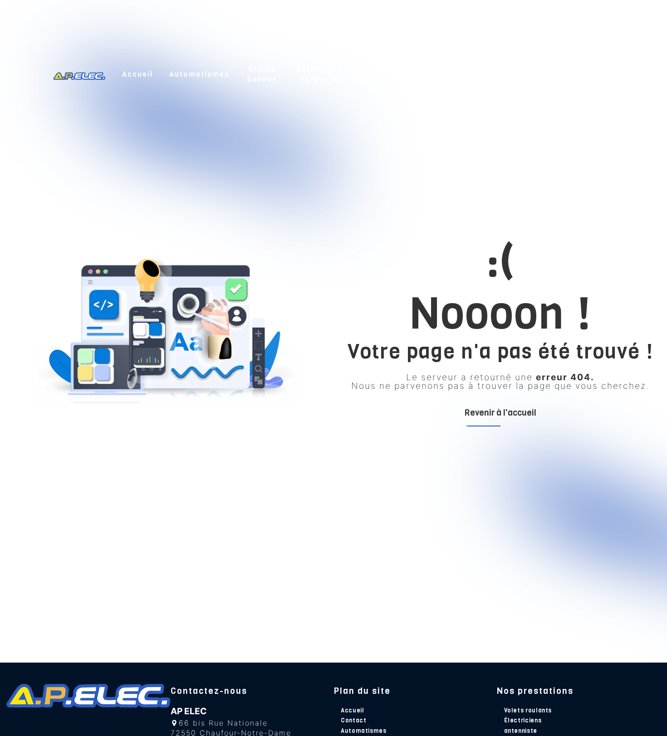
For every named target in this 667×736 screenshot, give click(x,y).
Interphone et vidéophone (394, 74)
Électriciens (523, 720)
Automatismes (199, 74)
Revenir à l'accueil (500, 412)
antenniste (520, 731)
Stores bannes (262, 74)
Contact (596, 74)
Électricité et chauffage (468, 74)
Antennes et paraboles (321, 74)
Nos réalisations (538, 74)
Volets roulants (528, 710)
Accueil (137, 74)
